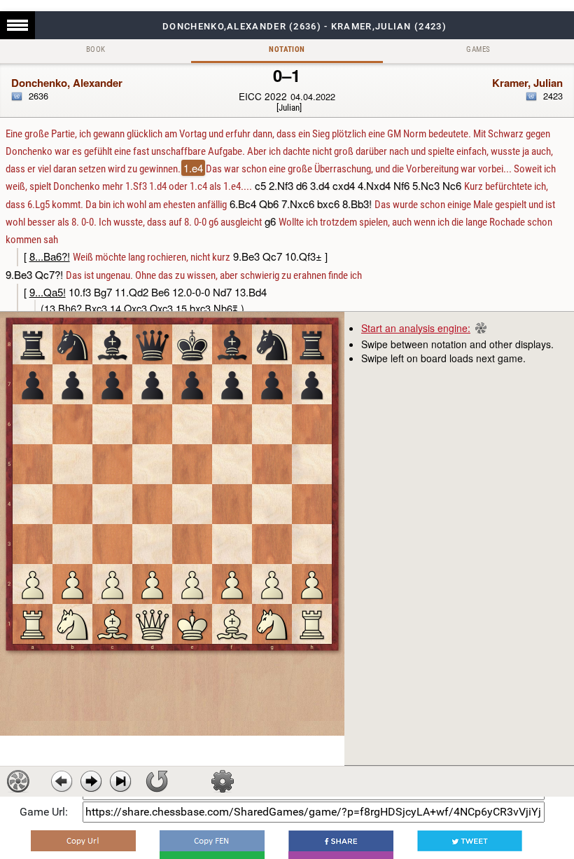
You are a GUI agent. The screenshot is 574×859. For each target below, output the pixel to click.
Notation (286, 49)
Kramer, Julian (527, 82)
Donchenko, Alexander (66, 82)
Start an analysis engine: (415, 328)
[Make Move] (91, 781)
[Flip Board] (157, 781)
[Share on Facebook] (340, 840)
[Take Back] (61, 781)
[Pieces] (222, 781)
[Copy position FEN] (212, 840)
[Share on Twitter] (469, 840)
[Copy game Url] (83, 840)
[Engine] (18, 781)
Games (478, 49)
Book (96, 49)
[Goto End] (120, 781)
